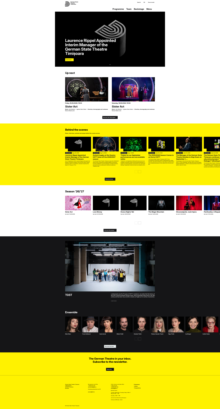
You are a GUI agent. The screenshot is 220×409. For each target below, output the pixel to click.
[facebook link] (106, 379)
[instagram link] (110, 379)
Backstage (139, 9)
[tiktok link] (113, 379)
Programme (118, 9)
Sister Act (71, 106)
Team (128, 9)
